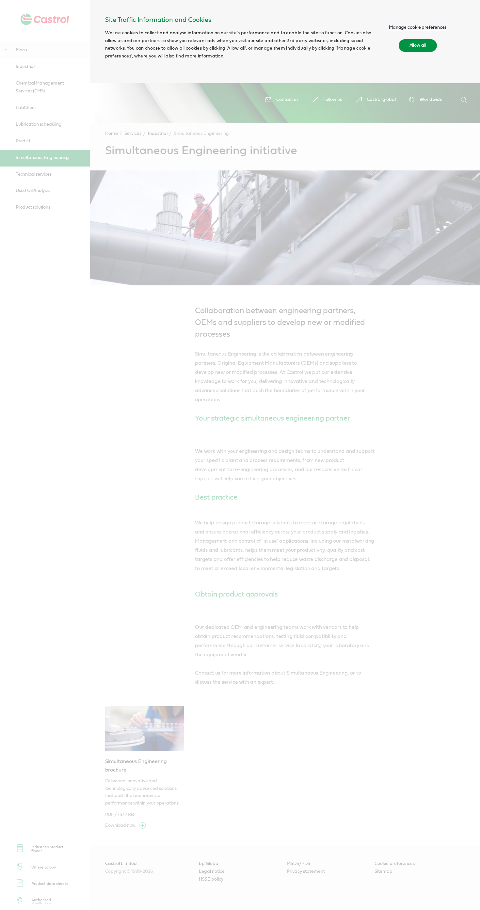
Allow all (417, 45)
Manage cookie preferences (418, 27)
